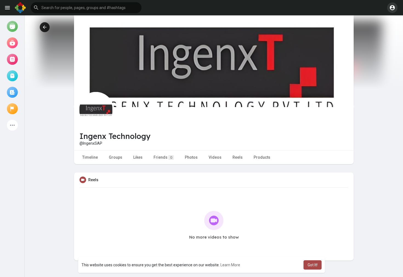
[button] (86, 7)
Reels (237, 157)
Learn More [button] (230, 265)
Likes (138, 157)
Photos (191, 157)
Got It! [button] (312, 265)
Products (262, 157)
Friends (163, 157)
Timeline (90, 157)
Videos (215, 157)
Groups (115, 157)
